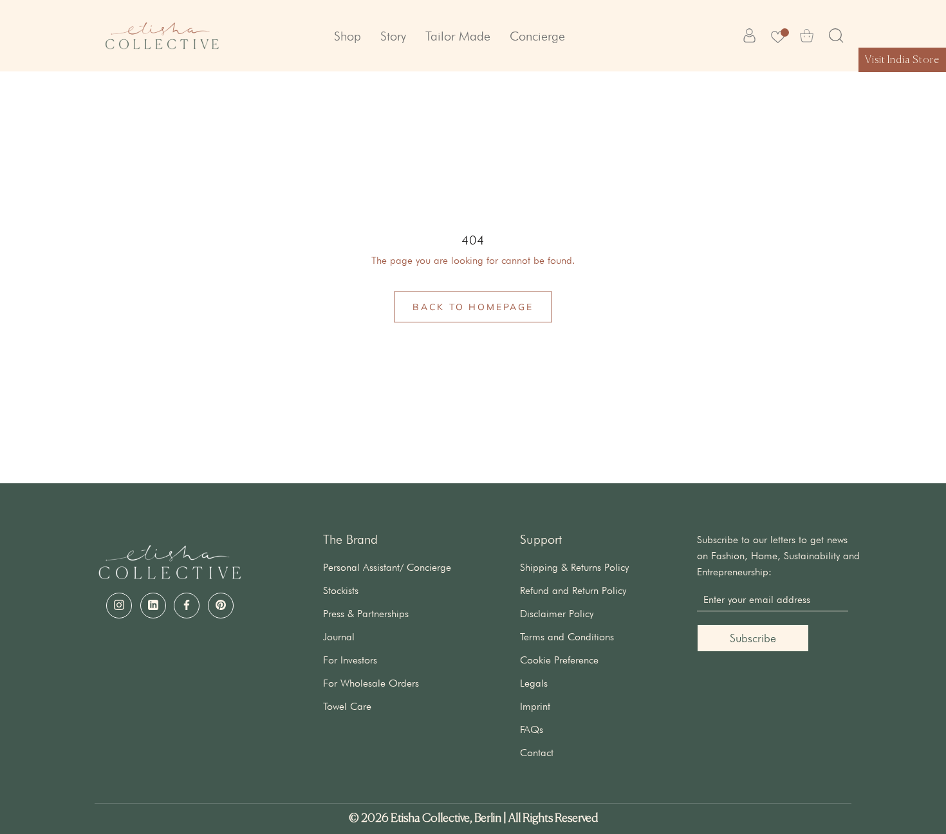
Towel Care (347, 706)
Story (393, 36)
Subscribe (753, 638)
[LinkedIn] (153, 605)
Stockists (340, 590)
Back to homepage (473, 307)
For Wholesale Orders (371, 683)
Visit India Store (902, 60)
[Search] (836, 35)
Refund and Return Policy (573, 590)
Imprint (535, 706)
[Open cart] (806, 35)
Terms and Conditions (567, 637)
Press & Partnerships (366, 613)
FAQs (531, 729)
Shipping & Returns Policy (574, 567)
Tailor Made (457, 36)
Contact (536, 752)
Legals (534, 683)
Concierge (537, 36)
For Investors (350, 660)
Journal (339, 637)
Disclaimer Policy (556, 613)
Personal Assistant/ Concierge (387, 567)
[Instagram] (119, 605)
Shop (347, 36)
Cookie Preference (559, 660)
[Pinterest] (221, 605)
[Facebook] (186, 605)
